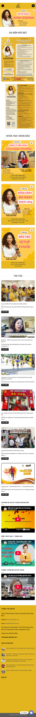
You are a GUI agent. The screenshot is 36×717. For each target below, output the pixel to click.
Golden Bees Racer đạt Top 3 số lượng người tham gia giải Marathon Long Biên (19, 660)
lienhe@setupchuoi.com (12, 623)
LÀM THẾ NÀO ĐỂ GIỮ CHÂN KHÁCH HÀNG (19, 670)
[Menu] (2, 5)
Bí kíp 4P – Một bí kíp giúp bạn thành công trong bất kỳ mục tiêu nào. (20, 654)
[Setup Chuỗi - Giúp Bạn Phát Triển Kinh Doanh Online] (18, 6)
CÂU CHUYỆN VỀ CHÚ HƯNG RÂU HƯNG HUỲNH (20, 648)
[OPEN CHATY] (31, 712)
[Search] (33, 5)
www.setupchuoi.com (13, 619)
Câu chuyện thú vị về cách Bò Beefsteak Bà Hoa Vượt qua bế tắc (20, 665)
